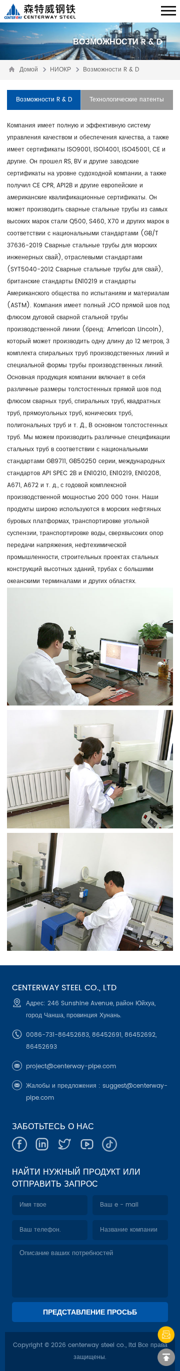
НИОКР (60, 69)
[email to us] (166, 1335)
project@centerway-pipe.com (71, 1066)
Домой (29, 69)
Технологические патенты (127, 99)
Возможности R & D (111, 69)
